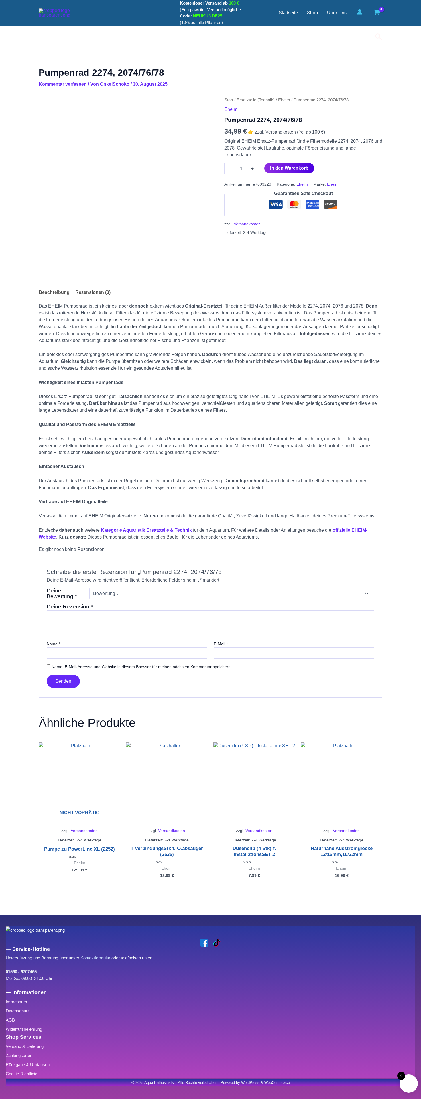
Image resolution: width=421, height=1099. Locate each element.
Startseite (288, 12)
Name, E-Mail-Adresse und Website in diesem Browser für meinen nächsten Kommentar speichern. (142, 666)
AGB (10, 1020)
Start (228, 100)
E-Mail (221, 644)
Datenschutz (17, 1010)
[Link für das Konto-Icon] (361, 12)
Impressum (16, 1001)
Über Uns (337, 12)
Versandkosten (247, 224)
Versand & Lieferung (25, 1046)
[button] (378, 37)
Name (53, 644)
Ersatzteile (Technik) (256, 100)
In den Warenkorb (289, 168)
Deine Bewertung (62, 593)
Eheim (284, 100)
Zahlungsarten (19, 1055)
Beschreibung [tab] (54, 292)
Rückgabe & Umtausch (28, 1064)
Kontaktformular (95, 957)
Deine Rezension (70, 607)
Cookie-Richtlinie (21, 1073)
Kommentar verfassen (63, 84)
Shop (312, 12)
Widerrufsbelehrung (24, 1029)
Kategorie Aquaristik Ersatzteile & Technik (146, 530)
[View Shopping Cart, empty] (376, 13)
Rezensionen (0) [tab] (93, 292)
